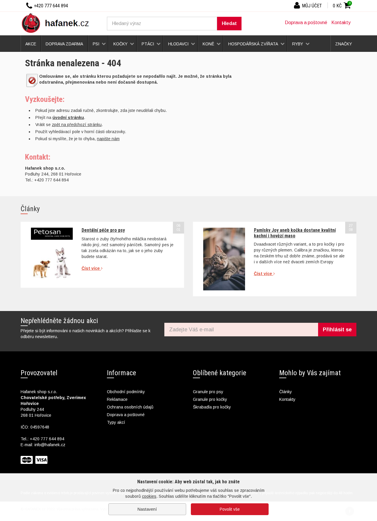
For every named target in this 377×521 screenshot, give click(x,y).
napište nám (108, 138)
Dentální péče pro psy (103, 230)
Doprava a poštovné (306, 22)
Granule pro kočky (210, 399)
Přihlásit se (337, 330)
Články (285, 391)
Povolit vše (230, 509)
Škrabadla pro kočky (212, 407)
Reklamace (117, 399)
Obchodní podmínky (126, 391)
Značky (343, 44)
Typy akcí (116, 422)
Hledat (229, 23)
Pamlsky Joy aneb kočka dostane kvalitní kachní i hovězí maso (295, 232)
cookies (149, 496)
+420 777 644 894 (47, 438)
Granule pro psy (208, 391)
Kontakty (340, 22)
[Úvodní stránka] (57, 23)
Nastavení (147, 509)
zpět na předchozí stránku (77, 124)
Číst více (91, 268)
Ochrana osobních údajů (130, 407)
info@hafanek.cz (49, 444)
